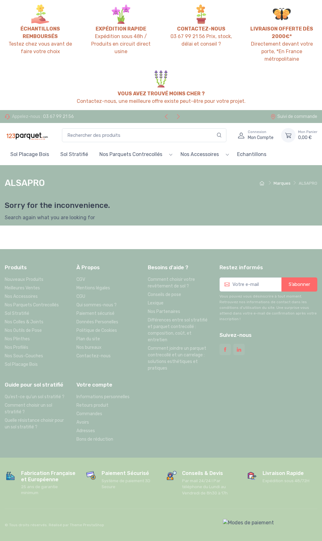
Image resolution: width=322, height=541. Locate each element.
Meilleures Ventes (22, 288)
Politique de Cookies (96, 330)
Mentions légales (93, 288)
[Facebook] (225, 349)
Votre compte (94, 385)
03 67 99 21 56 (58, 116)
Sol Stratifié (74, 154)
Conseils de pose (164, 294)
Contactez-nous (93, 356)
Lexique (156, 303)
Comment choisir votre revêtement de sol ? (171, 283)
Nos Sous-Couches (24, 356)
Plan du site (88, 339)
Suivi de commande (297, 116)
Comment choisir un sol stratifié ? (28, 409)
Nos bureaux (89, 347)
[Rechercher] (219, 135)
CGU (80, 296)
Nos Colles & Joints (24, 322)
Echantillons (251, 154)
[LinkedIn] (239, 349)
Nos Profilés (16, 347)
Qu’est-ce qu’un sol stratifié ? (34, 396)
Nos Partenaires (164, 311)
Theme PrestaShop (87, 525)
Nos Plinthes (17, 339)
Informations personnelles (103, 396)
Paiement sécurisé (95, 313)
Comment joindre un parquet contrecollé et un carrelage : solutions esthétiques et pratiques (177, 358)
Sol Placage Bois (29, 154)
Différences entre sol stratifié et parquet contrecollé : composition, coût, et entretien (178, 330)
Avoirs (82, 422)
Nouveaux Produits (24, 279)
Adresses (85, 430)
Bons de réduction (94, 439)
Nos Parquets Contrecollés (130, 154)
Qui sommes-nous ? (96, 305)
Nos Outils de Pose (23, 330)
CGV (80, 279)
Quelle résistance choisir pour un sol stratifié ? (34, 424)
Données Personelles (97, 322)
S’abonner (299, 284)
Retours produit (92, 405)
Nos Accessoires (199, 154)
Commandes (89, 413)
